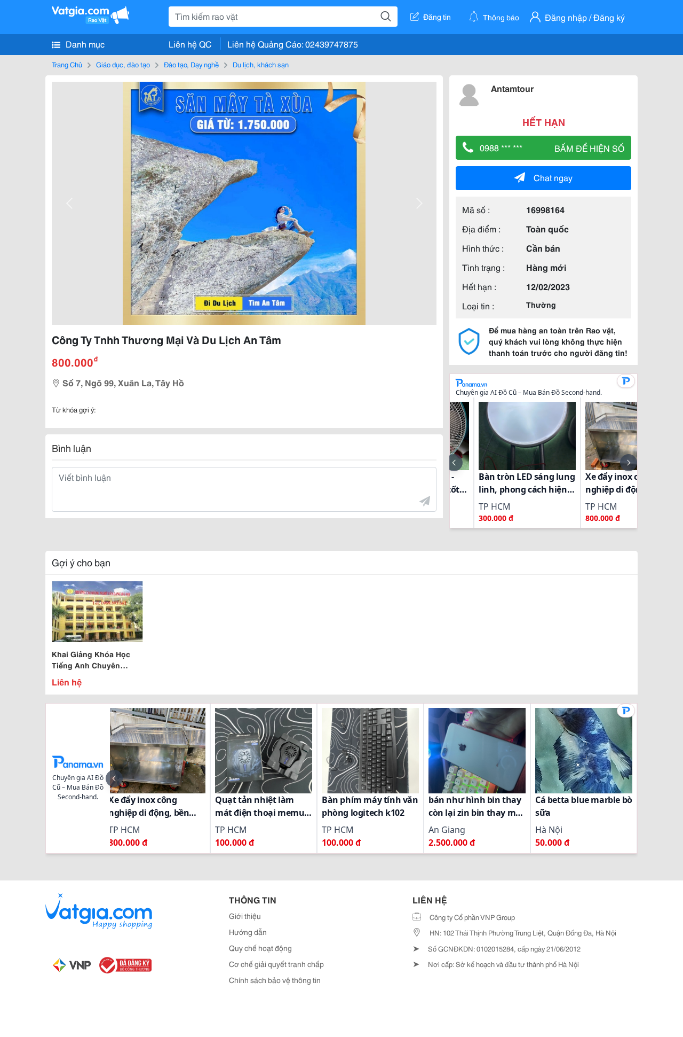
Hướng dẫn (248, 931)
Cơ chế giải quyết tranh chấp (276, 963)
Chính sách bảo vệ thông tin (275, 979)
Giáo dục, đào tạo (123, 64)
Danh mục (84, 43)
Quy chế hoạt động (260, 947)
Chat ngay (553, 177)
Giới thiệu (245, 915)
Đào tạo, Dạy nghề (191, 64)
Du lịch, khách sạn (261, 64)
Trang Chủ (67, 64)
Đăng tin (437, 16)
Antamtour (512, 88)
